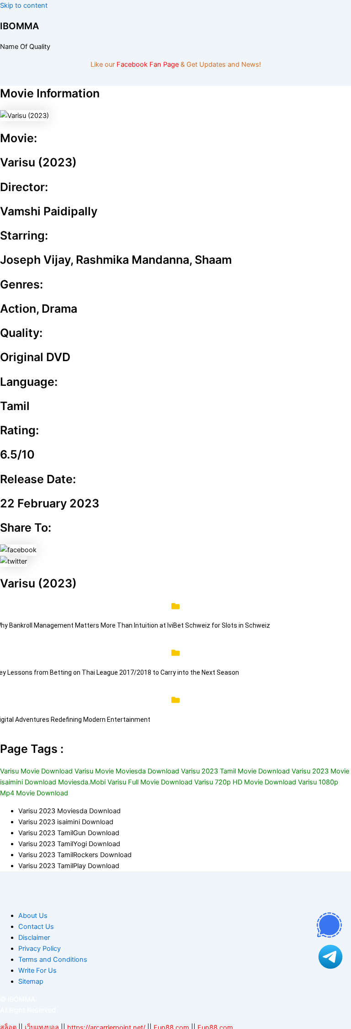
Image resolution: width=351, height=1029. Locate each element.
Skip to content (24, 5)
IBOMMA (19, 26)
